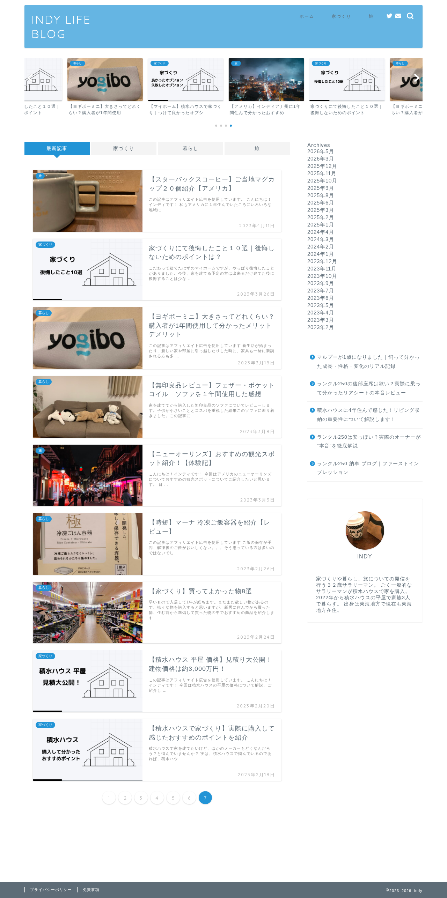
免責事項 (91, 890)
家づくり (341, 16)
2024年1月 (320, 254)
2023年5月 (320, 305)
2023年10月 (322, 276)
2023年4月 (320, 313)
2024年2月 (320, 247)
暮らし (190, 148)
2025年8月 (320, 195)
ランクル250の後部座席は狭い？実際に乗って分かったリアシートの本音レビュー (369, 388)
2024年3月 (320, 239)
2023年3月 (320, 320)
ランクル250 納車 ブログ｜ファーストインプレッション (368, 468)
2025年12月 (322, 166)
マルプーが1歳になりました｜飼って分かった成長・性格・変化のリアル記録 (368, 362)
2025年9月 (320, 188)
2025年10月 (322, 181)
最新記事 (56, 148)
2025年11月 (322, 173)
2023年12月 (322, 261)
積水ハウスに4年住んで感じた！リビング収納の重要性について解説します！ (368, 415)
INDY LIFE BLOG (61, 26)
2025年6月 (320, 203)
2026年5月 (320, 151)
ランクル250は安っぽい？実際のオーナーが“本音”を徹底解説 (369, 442)
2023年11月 (322, 269)
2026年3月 (320, 159)
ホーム (307, 16)
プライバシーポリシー (51, 890)
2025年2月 (320, 217)
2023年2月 (320, 327)
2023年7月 (320, 291)
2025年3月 (320, 210)
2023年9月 (320, 283)
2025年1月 (320, 225)
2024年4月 (320, 232)
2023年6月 (320, 298)
